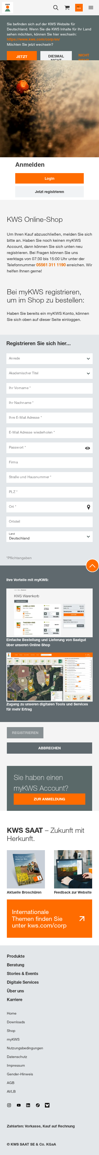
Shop (11, 1030)
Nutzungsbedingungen (25, 1048)
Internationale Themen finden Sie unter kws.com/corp (39, 918)
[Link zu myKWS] (79, 7)
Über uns (15, 990)
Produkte (16, 956)
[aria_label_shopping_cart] (67, 7)
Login (49, 178)
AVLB (11, 1091)
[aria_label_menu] (91, 8)
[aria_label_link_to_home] (7, 7)
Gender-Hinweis (20, 1074)
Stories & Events (22, 973)
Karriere (14, 999)
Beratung (15, 964)
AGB (10, 1082)
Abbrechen (49, 748)
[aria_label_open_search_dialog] (56, 8)
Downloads (16, 1022)
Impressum (16, 1065)
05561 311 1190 (51, 264)
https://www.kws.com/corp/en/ (33, 39)
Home (11, 1013)
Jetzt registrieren (49, 191)
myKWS (13, 1039)
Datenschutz (17, 1056)
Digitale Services (23, 982)
